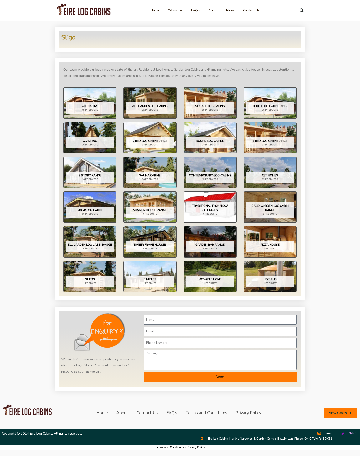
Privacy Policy (248, 413)
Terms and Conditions (206, 413)
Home (154, 10)
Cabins (172, 10)
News (230, 10)
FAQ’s (195, 10)
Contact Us (251, 10)
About (213, 10)
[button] (302, 10)
